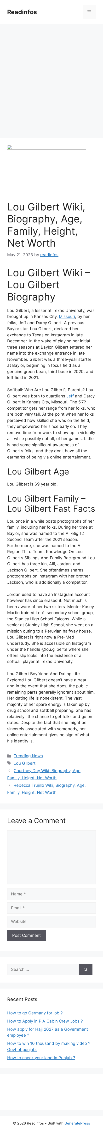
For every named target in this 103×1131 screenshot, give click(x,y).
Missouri (67, 316)
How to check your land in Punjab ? (41, 1057)
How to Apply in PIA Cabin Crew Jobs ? (45, 1021)
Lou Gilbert (24, 763)
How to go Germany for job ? (35, 1013)
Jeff (70, 396)
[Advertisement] (51, 77)
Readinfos (22, 12)
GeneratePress (77, 1123)
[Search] (85, 969)
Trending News (28, 755)
